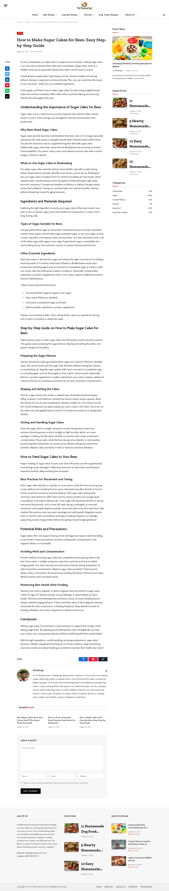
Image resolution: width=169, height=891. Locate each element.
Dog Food (116, 208)
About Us (130, 14)
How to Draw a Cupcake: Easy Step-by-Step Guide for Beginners (61, 720)
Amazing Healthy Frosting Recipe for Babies (132, 65)
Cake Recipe (49, 14)
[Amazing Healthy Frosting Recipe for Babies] (132, 48)
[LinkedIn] (7, 80)
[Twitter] (7, 74)
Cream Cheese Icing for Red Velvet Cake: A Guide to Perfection (139, 843)
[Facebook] (7, 68)
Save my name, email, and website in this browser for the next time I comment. (56, 783)
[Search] (164, 15)
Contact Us (120, 887)
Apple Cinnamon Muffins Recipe (140, 859)
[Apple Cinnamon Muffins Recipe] (118, 861)
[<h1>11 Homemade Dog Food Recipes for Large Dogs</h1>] (119, 102)
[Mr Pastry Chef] (84, 5)
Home (35, 14)
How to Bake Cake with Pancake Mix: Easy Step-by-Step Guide (93, 720)
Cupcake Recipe (69, 14)
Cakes (20, 33)
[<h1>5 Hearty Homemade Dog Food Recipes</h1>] (119, 123)
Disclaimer (132, 887)
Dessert (88, 14)
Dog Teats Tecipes (120, 212)
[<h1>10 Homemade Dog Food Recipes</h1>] (119, 163)
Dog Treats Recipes (108, 14)
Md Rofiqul (38, 670)
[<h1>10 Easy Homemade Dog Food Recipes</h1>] (119, 143)
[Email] (7, 96)
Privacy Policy (146, 887)
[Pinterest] (7, 85)
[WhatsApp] (7, 91)
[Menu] (5, 6)
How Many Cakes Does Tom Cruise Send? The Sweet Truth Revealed (30, 720)
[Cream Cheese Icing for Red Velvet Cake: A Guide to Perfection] (118, 844)
